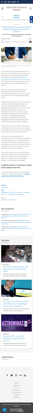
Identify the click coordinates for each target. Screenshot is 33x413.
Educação (5, 214)
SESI (9, 1)
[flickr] (21, 375)
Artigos (16, 387)
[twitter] (11, 375)
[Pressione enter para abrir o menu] (2, 8)
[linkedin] (25, 375)
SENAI (14, 1)
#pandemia (26, 192)
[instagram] (16, 375)
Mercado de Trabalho (9, 220)
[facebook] (7, 375)
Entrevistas (16, 385)
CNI (5, 1)
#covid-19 (4, 194)
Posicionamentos (16, 390)
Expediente (16, 397)
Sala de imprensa (16, 392)
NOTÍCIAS (16, 16)
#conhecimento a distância (16, 194)
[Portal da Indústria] (1, 2)
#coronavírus (18, 192)
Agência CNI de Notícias (10, 200)
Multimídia (16, 394)
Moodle (20, 102)
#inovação (11, 192)
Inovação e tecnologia (9, 226)
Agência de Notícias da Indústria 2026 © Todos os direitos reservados (16, 405)
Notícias (16, 383)
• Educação (4, 187)
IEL (18, 1)
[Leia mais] (16, 253)
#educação (4, 192)
